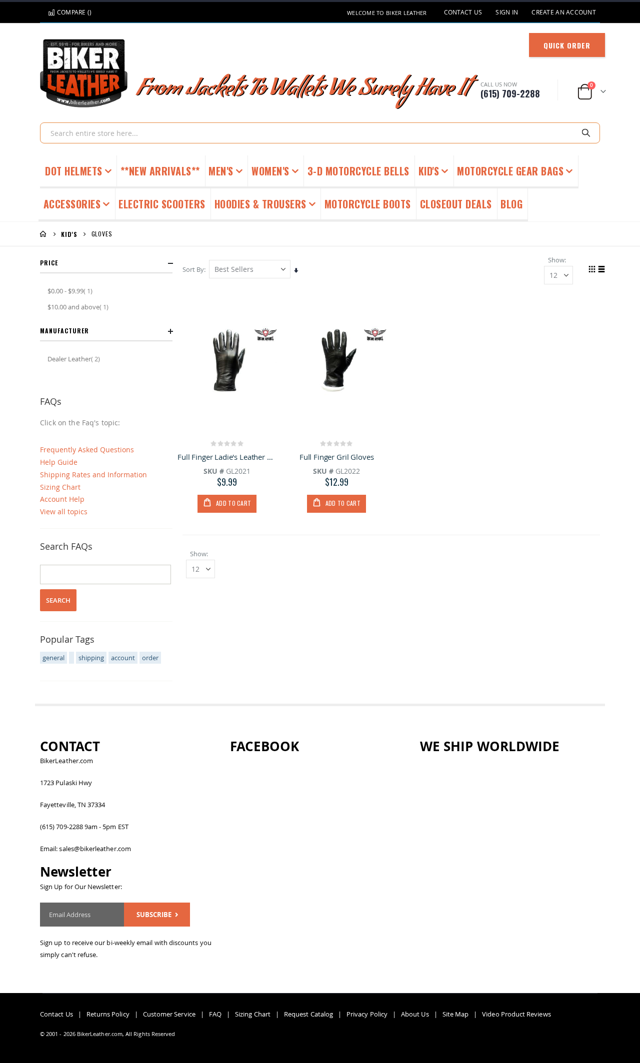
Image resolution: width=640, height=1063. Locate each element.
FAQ (215, 1014)
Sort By (193, 269)
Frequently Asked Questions (87, 449)
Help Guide (59, 462)
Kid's (69, 234)
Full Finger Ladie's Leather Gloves (227, 457)
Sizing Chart (60, 487)
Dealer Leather (75, 358)
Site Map (455, 1014)
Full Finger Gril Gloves (337, 457)
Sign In (507, 12)
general (53, 657)
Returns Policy (108, 1014)
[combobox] (320, 132)
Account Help (62, 499)
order (150, 657)
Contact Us (463, 12)
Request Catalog (308, 1014)
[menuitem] (512, 204)
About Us (415, 1014)
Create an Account (564, 12)
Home (43, 234)
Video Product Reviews (516, 1014)
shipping (91, 657)
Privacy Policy (367, 1014)
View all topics (64, 511)
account (123, 657)
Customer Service (169, 1014)
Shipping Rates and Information (93, 474)
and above (79, 306)
